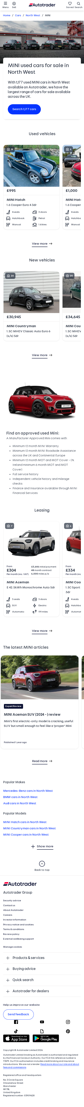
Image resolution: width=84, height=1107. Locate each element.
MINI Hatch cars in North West (24, 822)
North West (33, 15)
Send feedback (18, 1014)
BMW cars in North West (20, 797)
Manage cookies (12, 947)
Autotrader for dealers (31, 991)
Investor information (14, 920)
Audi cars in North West (19, 803)
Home (6, 15)
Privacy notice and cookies (18, 925)
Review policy (11, 934)
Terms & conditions (13, 929)
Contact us (9, 905)
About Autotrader (13, 910)
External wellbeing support (18, 939)
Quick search (23, 980)
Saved (70, 7)
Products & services (29, 958)
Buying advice (24, 969)
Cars (18, 15)
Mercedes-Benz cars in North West (28, 791)
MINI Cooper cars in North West (26, 834)
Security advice (12, 901)
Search (78, 7)
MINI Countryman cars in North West (29, 828)
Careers (7, 915)
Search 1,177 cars (24, 109)
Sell (14, 7)
